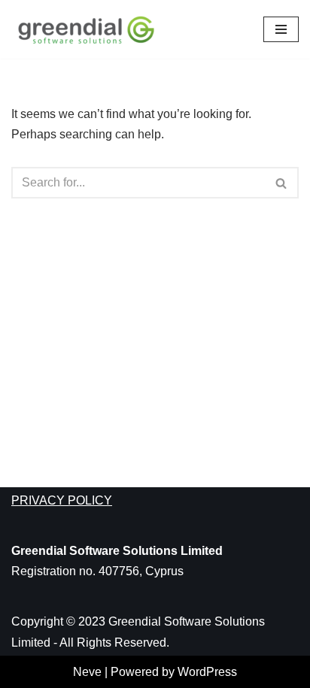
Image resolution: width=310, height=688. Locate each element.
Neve (87, 671)
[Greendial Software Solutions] (90, 29)
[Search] (282, 183)
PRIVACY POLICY (61, 500)
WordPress (207, 671)
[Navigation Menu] (281, 29)
